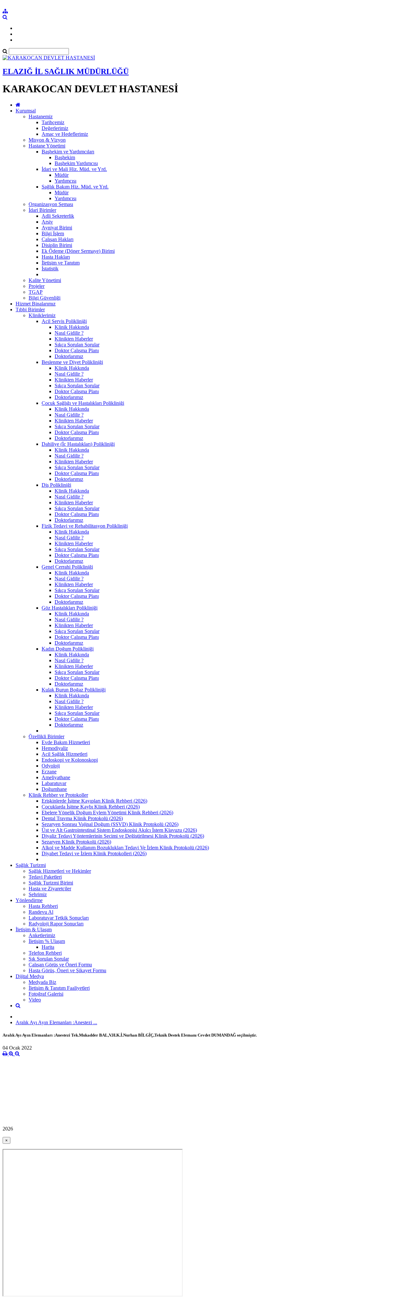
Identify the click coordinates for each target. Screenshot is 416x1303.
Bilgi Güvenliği (44, 298)
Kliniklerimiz (42, 315)
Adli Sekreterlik (58, 216)
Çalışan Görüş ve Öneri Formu (60, 964)
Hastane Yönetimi (47, 145)
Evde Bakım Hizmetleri (66, 742)
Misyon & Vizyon (47, 140)
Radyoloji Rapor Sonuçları (56, 923)
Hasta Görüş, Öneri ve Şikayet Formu (67, 970)
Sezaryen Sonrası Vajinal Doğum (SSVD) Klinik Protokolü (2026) (110, 824)
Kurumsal (26, 110)
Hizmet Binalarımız (36, 303)
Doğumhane (54, 789)
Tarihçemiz (53, 122)
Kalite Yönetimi (45, 280)
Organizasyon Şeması (51, 204)
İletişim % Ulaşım (47, 941)
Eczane (49, 771)
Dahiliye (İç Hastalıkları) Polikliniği (78, 444)
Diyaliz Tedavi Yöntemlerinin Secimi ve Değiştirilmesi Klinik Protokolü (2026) (123, 836)
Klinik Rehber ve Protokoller (58, 795)
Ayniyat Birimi (57, 227)
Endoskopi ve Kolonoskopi (70, 760)
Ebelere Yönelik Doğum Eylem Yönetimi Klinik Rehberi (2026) (107, 812)
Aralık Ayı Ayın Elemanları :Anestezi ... (56, 1022)
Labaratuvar (54, 783)
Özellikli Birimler (46, 736)
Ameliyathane (56, 777)
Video (35, 999)
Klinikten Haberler (74, 339)
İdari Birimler (42, 210)
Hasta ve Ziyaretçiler (50, 888)
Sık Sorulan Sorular (49, 958)
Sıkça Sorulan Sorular (77, 344)
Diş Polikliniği (56, 485)
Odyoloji (51, 765)
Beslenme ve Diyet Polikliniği (72, 362)
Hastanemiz (41, 116)
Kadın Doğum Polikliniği (68, 649)
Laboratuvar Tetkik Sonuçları (59, 918)
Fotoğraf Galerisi (46, 994)
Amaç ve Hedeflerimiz (65, 134)
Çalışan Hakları (57, 239)
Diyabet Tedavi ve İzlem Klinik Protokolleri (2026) (94, 853)
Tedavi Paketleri (45, 877)
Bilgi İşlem (53, 233)
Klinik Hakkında (72, 327)
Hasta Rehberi (43, 906)
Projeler (37, 286)
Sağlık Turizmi (31, 865)
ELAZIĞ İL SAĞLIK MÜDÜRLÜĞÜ (66, 71)
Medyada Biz (42, 982)
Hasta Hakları (56, 257)
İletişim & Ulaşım (34, 929)
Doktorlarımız (69, 356)
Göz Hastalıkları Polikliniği (70, 608)
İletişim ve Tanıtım (61, 262)
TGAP (36, 292)
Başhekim (65, 157)
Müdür (62, 175)
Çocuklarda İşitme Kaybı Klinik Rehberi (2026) (91, 806)
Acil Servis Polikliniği (64, 321)
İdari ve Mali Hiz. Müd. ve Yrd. (74, 169)
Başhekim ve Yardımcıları (68, 151)
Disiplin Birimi (57, 245)
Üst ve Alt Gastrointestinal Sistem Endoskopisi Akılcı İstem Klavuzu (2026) (119, 830)
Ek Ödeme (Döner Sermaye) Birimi (78, 251)
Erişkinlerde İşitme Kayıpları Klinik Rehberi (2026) (94, 801)
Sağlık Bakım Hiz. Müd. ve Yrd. (75, 186)
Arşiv (47, 222)
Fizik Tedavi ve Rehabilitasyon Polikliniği (85, 526)
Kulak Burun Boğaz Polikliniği (74, 689)
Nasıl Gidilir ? (69, 333)
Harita (48, 947)
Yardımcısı (65, 181)
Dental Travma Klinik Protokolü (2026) (82, 818)
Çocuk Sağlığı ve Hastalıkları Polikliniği (83, 403)
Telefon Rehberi (45, 953)
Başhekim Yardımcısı (76, 163)
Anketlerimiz (42, 935)
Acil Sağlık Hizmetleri (64, 754)
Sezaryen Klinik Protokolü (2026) (76, 842)
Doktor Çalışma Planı (77, 350)
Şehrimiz (38, 894)
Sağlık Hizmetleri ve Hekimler (60, 871)
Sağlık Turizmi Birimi (51, 882)
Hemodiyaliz (55, 748)
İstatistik (50, 268)
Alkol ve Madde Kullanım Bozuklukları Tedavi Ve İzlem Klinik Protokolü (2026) (125, 847)
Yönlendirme (29, 900)
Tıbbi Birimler (30, 309)
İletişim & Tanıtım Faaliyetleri (59, 988)
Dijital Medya (30, 976)
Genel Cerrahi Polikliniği (67, 567)
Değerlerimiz (55, 128)
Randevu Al (41, 912)
